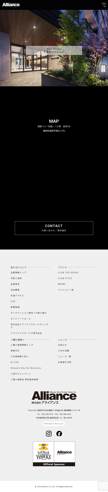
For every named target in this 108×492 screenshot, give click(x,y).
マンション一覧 (66, 289)
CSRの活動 (63, 350)
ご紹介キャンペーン (21, 373)
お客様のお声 (64, 362)
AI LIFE (15, 362)
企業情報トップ (18, 272)
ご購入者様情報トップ (22, 344)
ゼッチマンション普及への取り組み (29, 312)
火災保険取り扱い (20, 356)
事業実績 (15, 307)
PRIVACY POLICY (54, 423)
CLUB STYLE (65, 278)
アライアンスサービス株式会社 (26, 333)
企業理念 (15, 284)
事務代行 (15, 350)
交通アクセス (17, 295)
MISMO (62, 284)
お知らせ (62, 344)
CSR (13, 301)
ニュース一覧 (64, 356)
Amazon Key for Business (26, 367)
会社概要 (15, 289)
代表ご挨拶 (16, 278)
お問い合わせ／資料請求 (54, 228)
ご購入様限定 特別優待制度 (24, 379)
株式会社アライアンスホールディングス (30, 326)
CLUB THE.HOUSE (68, 272)
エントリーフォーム (21, 318)
